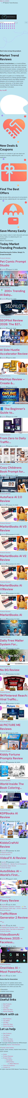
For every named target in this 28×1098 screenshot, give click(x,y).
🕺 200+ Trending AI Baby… (12, 293)
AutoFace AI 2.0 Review (11, 499)
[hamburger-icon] (26, 22)
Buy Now (2, 90)
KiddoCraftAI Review (9, 845)
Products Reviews (5, 258)
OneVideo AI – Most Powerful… (11, 970)
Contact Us (6, 1067)
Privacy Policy (7, 1058)
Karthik (4, 269)
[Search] (16, 22)
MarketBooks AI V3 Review (13, 528)
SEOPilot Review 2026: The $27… (11, 322)
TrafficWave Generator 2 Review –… (14, 917)
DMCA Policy (10, 1062)
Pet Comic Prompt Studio (13, 263)
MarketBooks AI (11, 615)
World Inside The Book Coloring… (12, 786)
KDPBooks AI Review (9, 815)
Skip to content (4, 1)
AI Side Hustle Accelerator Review (14, 352)
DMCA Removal (14, 1063)
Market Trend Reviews (13, 1044)
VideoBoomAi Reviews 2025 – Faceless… (11, 938)
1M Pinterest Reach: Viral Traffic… (14, 697)
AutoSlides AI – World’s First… (11, 873)
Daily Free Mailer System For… (12, 642)
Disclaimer (9, 1060)
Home (5, 1054)
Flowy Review (9, 900)
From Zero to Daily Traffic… (13, 440)
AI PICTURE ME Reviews (10, 727)
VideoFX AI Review (13, 858)
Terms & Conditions (9, 1065)
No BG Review (9, 670)
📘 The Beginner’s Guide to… (12, 411)
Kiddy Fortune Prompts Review (11, 756)
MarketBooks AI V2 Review (13, 558)
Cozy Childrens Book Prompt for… (12, 469)
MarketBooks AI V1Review (11, 587)
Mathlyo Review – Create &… (12, 381)
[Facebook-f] (2, 996)
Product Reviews (8, 1056)
